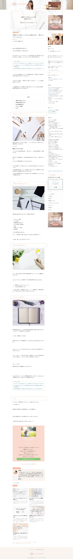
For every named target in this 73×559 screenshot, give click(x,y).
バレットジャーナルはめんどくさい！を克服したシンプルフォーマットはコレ (28, 63)
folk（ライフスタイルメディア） (52, 112)
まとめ (17, 108)
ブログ (21, 8)
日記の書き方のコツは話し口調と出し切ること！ (23, 543)
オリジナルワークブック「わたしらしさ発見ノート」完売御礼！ (26, 542)
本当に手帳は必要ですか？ (20, 104)
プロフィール (36, 8)
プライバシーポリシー (32, 549)
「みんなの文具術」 (50, 90)
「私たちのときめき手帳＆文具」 (52, 87)
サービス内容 (28, 8)
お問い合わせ (44, 8)
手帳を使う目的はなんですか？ (21, 102)
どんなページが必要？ (19, 106)
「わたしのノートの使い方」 (52, 93)
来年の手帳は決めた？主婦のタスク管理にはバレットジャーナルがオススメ (28, 68)
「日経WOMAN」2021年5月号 (52, 91)
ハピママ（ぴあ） (50, 111)
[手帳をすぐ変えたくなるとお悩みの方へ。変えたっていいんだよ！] (30, 464)
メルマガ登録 (52, 8)
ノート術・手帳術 (16, 482)
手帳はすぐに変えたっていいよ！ (21, 100)
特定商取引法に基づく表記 (40, 549)
